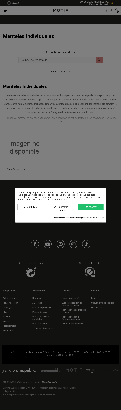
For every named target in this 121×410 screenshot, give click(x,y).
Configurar (30, 207)
